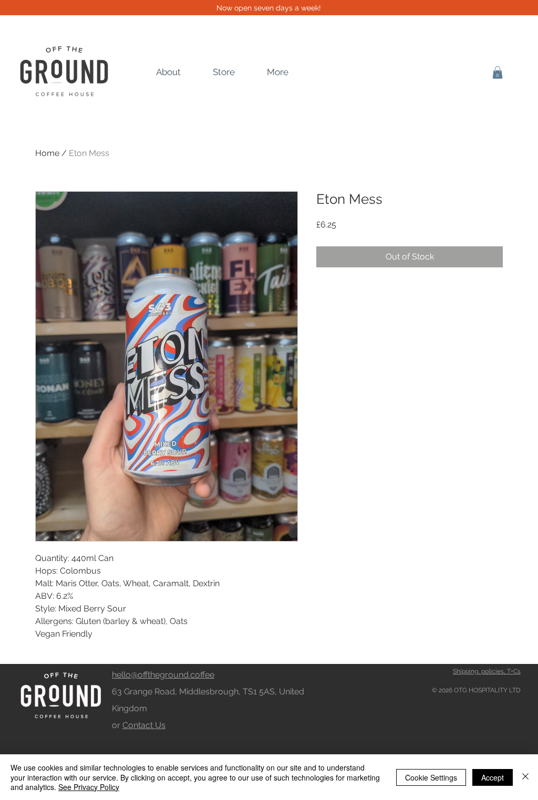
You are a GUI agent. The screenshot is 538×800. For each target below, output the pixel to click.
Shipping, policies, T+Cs (487, 671)
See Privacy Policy (88, 787)
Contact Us (143, 725)
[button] (497, 72)
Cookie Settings (431, 777)
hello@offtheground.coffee (163, 675)
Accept (492, 777)
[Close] (525, 777)
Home (47, 153)
